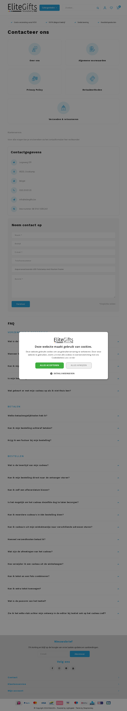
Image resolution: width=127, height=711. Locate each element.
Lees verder (69, 358)
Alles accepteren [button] (49, 365)
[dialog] (63, 355)
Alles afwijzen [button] (79, 365)
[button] (63, 373)
